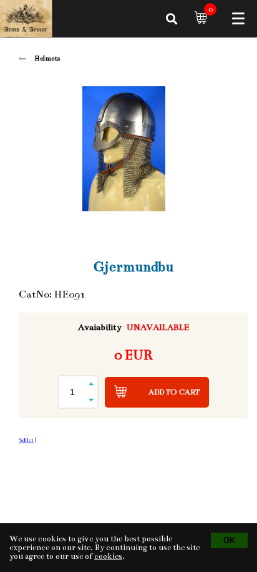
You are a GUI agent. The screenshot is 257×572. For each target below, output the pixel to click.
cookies (108, 556)
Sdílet (26, 440)
